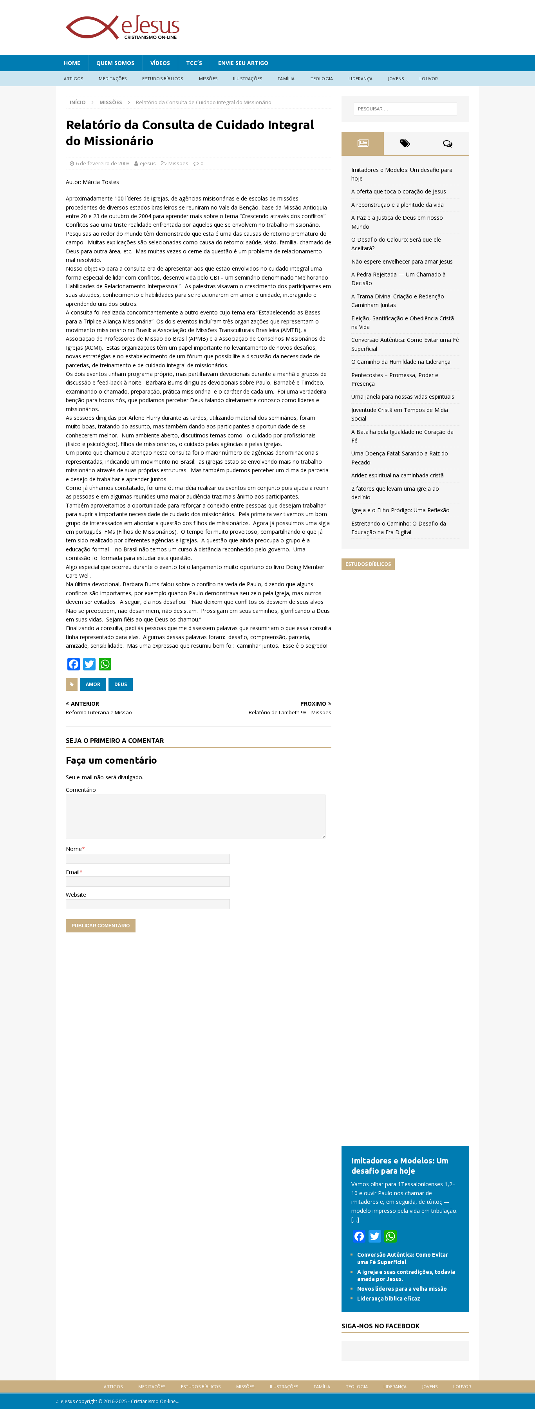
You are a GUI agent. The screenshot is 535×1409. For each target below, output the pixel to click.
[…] (355, 1219)
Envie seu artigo (243, 63)
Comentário (81, 789)
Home (72, 63)
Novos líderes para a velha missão (402, 1289)
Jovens (396, 78)
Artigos (73, 78)
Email (73, 872)
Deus (120, 684)
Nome (74, 849)
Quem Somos (115, 63)
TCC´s (194, 63)
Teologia (322, 78)
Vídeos (160, 63)
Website (76, 894)
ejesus (148, 163)
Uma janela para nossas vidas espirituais (402, 396)
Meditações (113, 78)
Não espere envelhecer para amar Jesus (402, 261)
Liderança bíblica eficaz (388, 1298)
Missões (208, 78)
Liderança (360, 78)
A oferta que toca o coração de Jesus (398, 191)
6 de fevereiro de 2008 (102, 163)
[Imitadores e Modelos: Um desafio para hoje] (405, 1141)
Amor (93, 684)
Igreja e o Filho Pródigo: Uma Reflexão (400, 510)
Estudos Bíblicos (162, 78)
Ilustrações (247, 78)
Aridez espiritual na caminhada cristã (397, 475)
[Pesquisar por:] (405, 109)
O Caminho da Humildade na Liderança (400, 361)
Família (286, 78)
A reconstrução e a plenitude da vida (397, 204)
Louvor (428, 78)
